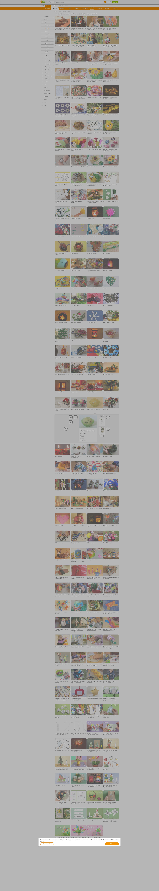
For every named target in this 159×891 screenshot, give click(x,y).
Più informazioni (47, 843)
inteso (112, 843)
